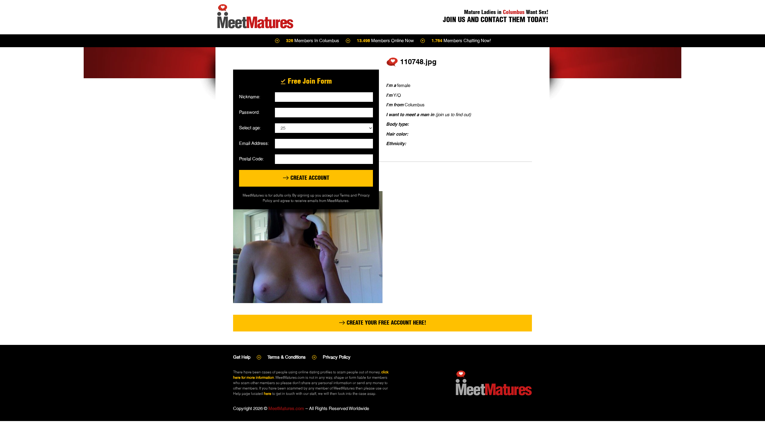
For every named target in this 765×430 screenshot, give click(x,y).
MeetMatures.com (286, 408)
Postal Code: (251, 158)
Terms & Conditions (286, 357)
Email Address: (254, 143)
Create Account (309, 177)
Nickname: (249, 96)
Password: (249, 112)
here (267, 393)
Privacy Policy (337, 357)
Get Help (241, 357)
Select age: (250, 127)
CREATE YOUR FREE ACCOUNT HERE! (385, 322)
